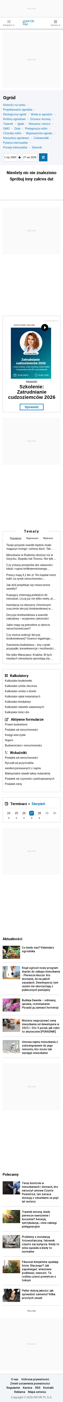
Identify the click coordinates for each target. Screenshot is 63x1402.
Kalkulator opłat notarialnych (22, 696)
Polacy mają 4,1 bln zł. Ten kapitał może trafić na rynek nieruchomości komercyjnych (31, 577)
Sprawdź (32, 407)
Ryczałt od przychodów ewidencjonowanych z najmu (23, 765)
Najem (9, 740)
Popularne (15, 538)
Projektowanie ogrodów (18, 109)
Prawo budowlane (16, 724)
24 (8, 813)
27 (31, 813)
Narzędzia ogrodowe (16, 138)
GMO (6, 128)
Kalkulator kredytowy (18, 701)
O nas (14, 1379)
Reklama (19, 1392)
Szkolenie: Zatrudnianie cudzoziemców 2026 (31, 392)
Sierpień (38, 803)
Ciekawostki (41, 138)
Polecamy (11, 1174)
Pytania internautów (15, 142)
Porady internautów (15, 147)
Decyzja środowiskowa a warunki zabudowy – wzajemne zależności (27, 616)
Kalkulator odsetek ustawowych (24, 706)
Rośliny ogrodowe (14, 119)
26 (24, 813)
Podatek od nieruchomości (21, 729)
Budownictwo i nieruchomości (23, 745)
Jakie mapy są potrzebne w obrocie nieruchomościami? (28, 626)
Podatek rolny (13, 783)
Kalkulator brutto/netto (18, 680)
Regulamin (13, 1387)
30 (54, 813)
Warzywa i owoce (39, 123)
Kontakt (48, 1387)
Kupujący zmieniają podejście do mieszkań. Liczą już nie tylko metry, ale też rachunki (30, 596)
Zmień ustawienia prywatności (30, 1383)
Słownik (37, 147)
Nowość (31, 381)
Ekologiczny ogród (14, 114)
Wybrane (48, 538)
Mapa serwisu (37, 1392)
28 (39, 813)
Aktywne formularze (27, 719)
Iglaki (21, 123)
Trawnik (8, 123)
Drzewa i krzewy (40, 119)
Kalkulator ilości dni (17, 712)
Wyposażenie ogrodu (39, 133)
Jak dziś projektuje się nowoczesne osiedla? (28, 586)
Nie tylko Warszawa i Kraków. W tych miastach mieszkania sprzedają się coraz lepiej (29, 656)
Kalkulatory (19, 675)
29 (46, 813)
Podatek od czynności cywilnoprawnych (29, 778)
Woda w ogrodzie (41, 114)
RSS (37, 1387)
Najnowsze (32, 538)
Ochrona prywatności (35, 1379)
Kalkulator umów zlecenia (21, 685)
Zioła (17, 128)
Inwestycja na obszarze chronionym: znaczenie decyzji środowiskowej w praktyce (28, 606)
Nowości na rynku (14, 104)
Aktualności (12, 938)
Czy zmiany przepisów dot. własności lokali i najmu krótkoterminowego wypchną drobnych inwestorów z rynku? (31, 567)
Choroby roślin (12, 133)
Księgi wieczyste (15, 734)
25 (16, 813)
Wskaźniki (18, 752)
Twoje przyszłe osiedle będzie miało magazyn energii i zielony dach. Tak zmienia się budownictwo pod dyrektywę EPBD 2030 (31, 547)
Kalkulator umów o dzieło (20, 691)
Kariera (27, 1387)
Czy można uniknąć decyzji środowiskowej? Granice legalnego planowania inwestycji (28, 636)
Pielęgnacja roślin (36, 128)
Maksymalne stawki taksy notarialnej (27, 773)
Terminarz (18, 803)
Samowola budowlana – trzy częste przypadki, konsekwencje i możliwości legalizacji (30, 646)
